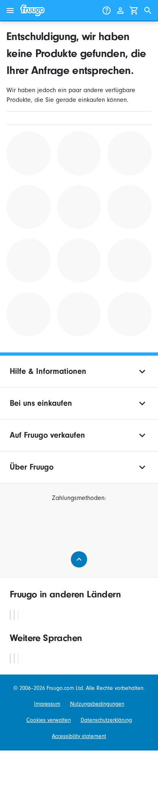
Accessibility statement (79, 736)
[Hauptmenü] (10, 10)
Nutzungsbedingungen (97, 703)
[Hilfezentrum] (106, 10)
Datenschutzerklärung (106, 720)
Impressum (47, 703)
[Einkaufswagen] (134, 10)
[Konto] (120, 10)
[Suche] (148, 10)
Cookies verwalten (48, 720)
